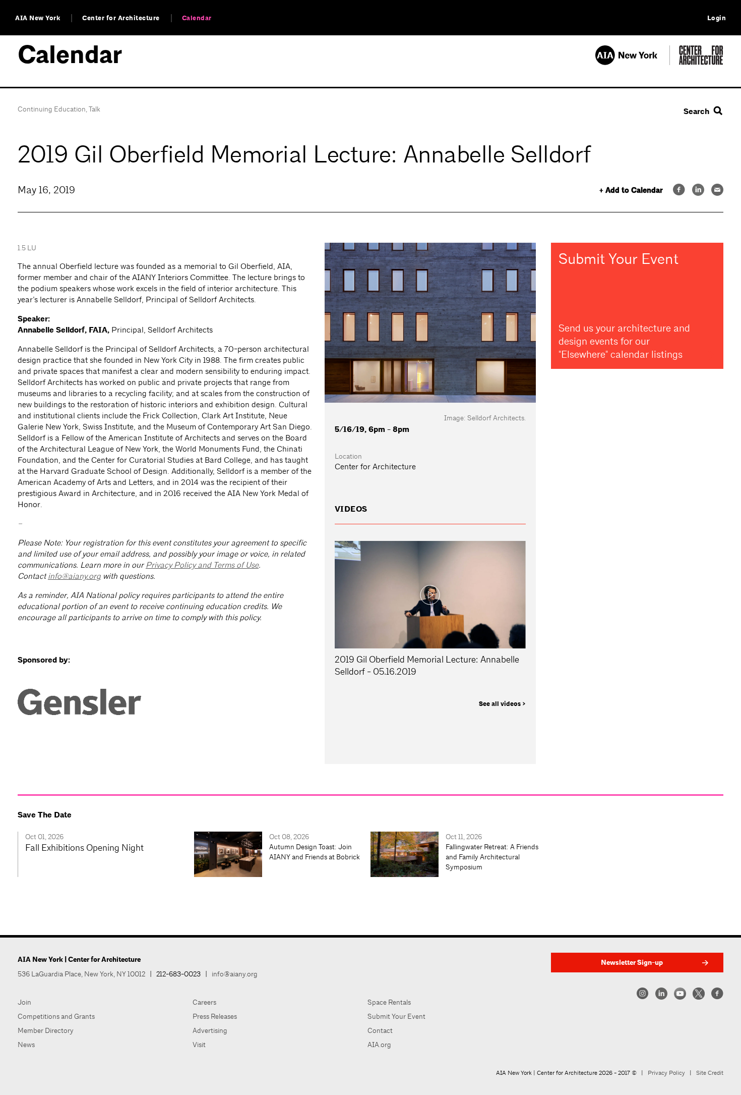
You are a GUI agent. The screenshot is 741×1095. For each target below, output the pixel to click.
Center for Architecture (121, 18)
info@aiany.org (74, 576)
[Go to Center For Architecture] (701, 62)
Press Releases (215, 1016)
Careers (204, 1002)
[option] (106, 854)
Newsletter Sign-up (632, 962)
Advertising (210, 1030)
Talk (94, 109)
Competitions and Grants (56, 1016)
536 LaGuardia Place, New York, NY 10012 (81, 973)
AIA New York (37, 18)
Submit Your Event (396, 1016)
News (26, 1044)
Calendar (197, 18)
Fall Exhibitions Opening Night (84, 847)
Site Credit (709, 1073)
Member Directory (46, 1030)
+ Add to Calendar (631, 190)
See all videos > (502, 703)
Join (24, 1002)
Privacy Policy (666, 1073)
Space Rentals (389, 1002)
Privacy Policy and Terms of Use (202, 565)
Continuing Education (52, 109)
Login (716, 18)
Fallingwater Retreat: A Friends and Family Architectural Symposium (492, 856)
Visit (199, 1044)
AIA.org (379, 1044)
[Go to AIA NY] (632, 62)
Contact (380, 1030)
